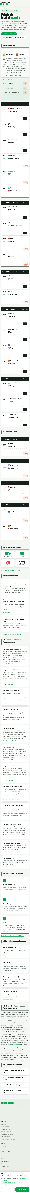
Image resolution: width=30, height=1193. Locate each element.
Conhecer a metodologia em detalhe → (12, 935)
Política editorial (5, 1149)
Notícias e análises (6, 1131)
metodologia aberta (7, 1029)
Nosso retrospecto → (20, 37)
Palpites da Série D (8, 747)
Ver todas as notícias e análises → (12, 634)
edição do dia (15, 1045)
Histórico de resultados (7, 1134)
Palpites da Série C (8, 728)
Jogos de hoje (5, 1124)
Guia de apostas (5, 1136)
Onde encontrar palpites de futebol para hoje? (13, 1071)
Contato (3, 1159)
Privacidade (4, 1163)
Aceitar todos (22, 1189)
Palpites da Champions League (12, 786)
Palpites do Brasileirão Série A (12, 649)
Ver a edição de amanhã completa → (11, 541)
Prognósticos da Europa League (13, 805)
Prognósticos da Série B (10, 670)
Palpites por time (5, 1129)
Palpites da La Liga (8, 858)
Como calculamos (5, 1146)
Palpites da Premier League (11, 843)
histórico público (22, 1031)
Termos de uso (5, 1166)
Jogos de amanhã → (7, 37)
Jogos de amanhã (5, 1126)
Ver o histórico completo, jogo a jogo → (13, 570)
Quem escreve (5, 1154)
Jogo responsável (5, 1161)
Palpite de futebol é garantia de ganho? (12, 1091)
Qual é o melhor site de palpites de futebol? (13, 1078)
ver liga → (25, 104)
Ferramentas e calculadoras (8, 1139)
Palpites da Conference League (12, 824)
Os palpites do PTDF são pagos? (12, 1085)
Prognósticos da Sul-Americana (13, 766)
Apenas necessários (8, 1189)
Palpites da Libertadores (10, 709)
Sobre (2, 1156)
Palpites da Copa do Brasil (11, 690)
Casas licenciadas (6, 1151)
